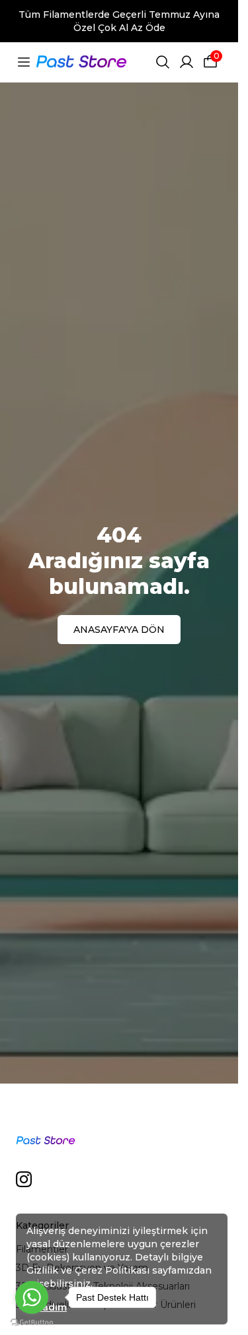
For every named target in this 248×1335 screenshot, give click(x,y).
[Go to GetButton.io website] (32, 1322)
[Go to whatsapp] (31, 1297)
